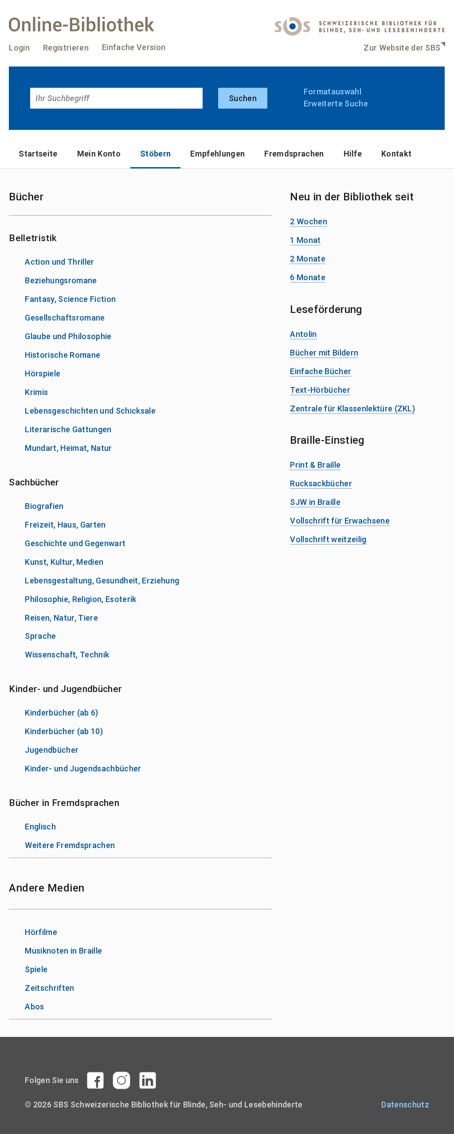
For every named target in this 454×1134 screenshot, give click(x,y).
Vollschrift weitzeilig (328, 539)
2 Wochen (308, 221)
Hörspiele (42, 373)
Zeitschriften (49, 988)
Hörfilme (41, 932)
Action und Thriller (59, 261)
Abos (34, 1006)
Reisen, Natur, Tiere (61, 617)
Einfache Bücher (320, 371)
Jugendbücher (51, 750)
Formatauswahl (332, 91)
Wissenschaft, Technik (67, 654)
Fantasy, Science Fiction (70, 299)
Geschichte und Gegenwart (75, 543)
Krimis (36, 392)
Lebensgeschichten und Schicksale (90, 410)
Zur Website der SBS (402, 47)
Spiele (36, 969)
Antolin (303, 334)
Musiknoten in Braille (63, 950)
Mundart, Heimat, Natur (68, 448)
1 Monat (305, 240)
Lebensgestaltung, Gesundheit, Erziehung (102, 580)
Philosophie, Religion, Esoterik (80, 599)
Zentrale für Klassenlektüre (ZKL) (352, 408)
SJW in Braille (315, 502)
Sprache (40, 636)
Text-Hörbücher (320, 390)
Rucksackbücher (321, 483)
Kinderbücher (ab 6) (61, 712)
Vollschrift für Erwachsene (340, 520)
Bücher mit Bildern (324, 352)
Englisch (40, 826)
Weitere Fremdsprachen (70, 845)
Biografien (44, 506)
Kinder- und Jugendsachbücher (83, 768)
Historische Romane (62, 355)
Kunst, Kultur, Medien (64, 562)
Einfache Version (133, 47)
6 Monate (307, 277)
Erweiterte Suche (336, 103)
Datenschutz (405, 1104)
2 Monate (307, 258)
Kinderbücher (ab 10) (64, 731)
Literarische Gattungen (68, 429)
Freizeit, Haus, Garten (65, 524)
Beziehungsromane (61, 280)
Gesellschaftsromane (65, 317)
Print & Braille (315, 464)
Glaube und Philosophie (68, 336)
